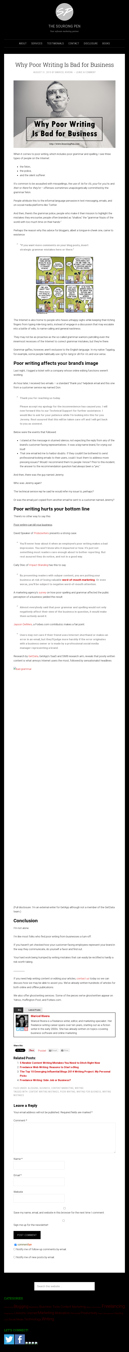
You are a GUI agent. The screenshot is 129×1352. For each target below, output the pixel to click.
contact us (83, 978)
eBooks (88, 1307)
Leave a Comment (86, 72)
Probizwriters (41, 533)
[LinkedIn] (22, 1029)
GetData (33, 656)
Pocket (42, 1050)
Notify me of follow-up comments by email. (41, 1249)
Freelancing (113, 1306)
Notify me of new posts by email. (35, 1257)
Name (18, 1158)
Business (45, 1088)
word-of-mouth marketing (78, 579)
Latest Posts (34, 1010)
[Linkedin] (30, 1343)
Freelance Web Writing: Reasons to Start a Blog (49, 1067)
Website (18, 1191)
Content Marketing (62, 1088)
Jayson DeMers (23, 624)
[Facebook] (20, 1343)
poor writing (67, 1091)
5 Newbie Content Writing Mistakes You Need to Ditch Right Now (60, 1062)
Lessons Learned (25, 1313)
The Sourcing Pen (64, 26)
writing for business (89, 1091)
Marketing (46, 1313)
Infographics (9, 1313)
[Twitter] (18, 1029)
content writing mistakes (44, 1091)
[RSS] (36, 1343)
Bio (19, 1010)
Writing (79, 1088)
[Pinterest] (26, 1029)
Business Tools (49, 1307)
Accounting (8, 1307)
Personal (75, 1313)
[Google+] (26, 1343)
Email (18, 1175)
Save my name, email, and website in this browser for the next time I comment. (59, 1212)
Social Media (15, 1319)
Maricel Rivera (40, 1016)
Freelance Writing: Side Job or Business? (45, 1080)
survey (42, 592)
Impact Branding (38, 565)
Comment (20, 1120)
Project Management (106, 1313)
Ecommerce (96, 1307)
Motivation (62, 1313)
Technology (32, 1319)
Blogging (33, 1088)
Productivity (89, 1313)
